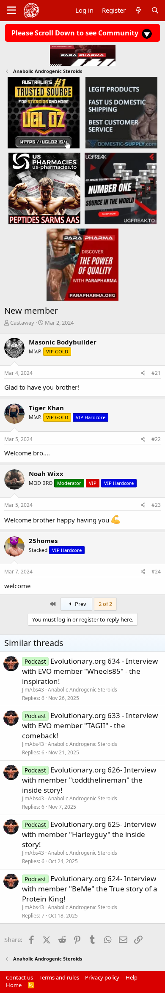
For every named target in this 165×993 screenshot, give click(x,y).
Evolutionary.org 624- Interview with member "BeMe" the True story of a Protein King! (89, 889)
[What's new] (138, 10)
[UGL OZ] (44, 112)
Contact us (19, 977)
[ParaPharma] (82, 264)
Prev (80, 604)
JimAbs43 (33, 689)
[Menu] (12, 10)
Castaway (22, 322)
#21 (156, 373)
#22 (156, 439)
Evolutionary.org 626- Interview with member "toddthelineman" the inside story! (89, 780)
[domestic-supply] (121, 112)
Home (14, 985)
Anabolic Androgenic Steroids (82, 689)
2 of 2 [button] (105, 604)
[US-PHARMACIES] (44, 188)
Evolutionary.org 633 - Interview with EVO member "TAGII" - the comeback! (90, 725)
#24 (156, 571)
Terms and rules (59, 977)
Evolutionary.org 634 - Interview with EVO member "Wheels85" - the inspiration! (90, 671)
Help (132, 977)
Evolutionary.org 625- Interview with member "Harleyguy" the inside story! (89, 834)
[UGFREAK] (121, 188)
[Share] (143, 373)
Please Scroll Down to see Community (75, 33)
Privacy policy (102, 977)
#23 (156, 505)
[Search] (155, 10)
